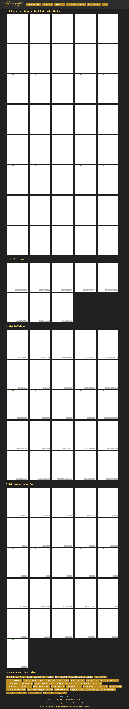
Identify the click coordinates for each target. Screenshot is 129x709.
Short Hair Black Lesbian (109, 680)
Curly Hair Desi (48, 677)
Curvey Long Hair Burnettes (17, 693)
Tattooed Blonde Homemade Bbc (81, 677)
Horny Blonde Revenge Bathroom (65, 683)
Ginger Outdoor (102, 686)
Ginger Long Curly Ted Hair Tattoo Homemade (40, 680)
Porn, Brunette (61, 693)
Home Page (48, 4)
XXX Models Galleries (76, 4)
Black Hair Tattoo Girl (74, 686)
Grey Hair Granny (89, 686)
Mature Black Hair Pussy (43, 683)
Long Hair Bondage (58, 686)
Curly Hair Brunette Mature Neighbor (20, 683)
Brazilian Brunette (92, 680)
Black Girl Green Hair (34, 677)
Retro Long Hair (48, 693)
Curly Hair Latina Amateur (16, 690)
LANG (104, 4)
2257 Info (78, 699)
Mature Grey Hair (61, 677)
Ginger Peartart (63, 680)
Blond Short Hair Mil (61, 690)
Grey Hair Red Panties (107, 690)
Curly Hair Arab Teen (14, 680)
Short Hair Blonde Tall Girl (16, 677)
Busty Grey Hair (84, 683)
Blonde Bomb (96, 683)
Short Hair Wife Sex (77, 680)
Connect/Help (60, 699)
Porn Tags (60, 4)
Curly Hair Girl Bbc (76, 690)
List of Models (93, 4)
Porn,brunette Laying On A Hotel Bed (40, 690)
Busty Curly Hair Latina (41, 686)
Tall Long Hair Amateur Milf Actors (19, 686)
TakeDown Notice (70, 699)
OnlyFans (31, 4)
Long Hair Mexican (34, 693)
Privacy (53, 699)
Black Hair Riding (100, 677)
